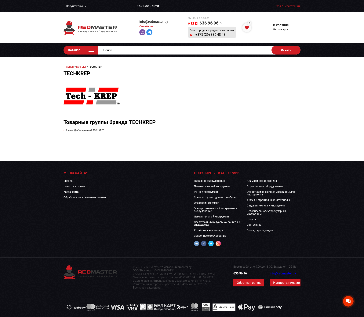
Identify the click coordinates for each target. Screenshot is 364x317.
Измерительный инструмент (211, 216)
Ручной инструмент (206, 191)
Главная (69, 66)
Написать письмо (286, 283)
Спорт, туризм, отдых (260, 230)
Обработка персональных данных (85, 197)
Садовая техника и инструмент (266, 205)
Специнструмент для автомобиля (215, 197)
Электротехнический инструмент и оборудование (215, 210)
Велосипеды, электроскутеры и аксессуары (266, 212)
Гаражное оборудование (209, 180)
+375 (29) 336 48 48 (210, 34)
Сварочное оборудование (210, 235)
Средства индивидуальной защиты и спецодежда (217, 223)
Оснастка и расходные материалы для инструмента (271, 193)
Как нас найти (147, 6)
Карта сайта (71, 191)
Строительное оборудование (265, 186)
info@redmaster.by (153, 22)
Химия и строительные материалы (268, 200)
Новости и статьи (74, 186)
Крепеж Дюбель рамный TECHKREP (84, 130)
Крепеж (251, 219)
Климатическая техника (262, 180)
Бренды (81, 66)
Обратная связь (249, 283)
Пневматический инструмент (212, 186)
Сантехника (254, 224)
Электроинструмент (206, 202)
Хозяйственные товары (209, 230)
